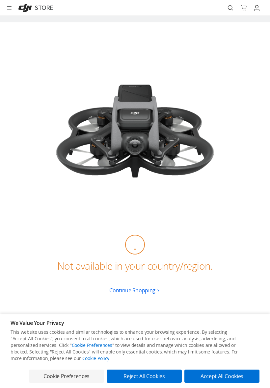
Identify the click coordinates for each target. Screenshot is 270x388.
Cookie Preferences (92, 345)
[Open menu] (9, 7)
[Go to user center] (256, 7)
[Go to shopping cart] (243, 7)
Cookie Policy (95, 358)
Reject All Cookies (144, 376)
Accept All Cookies (222, 376)
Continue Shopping (132, 290)
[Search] (230, 7)
